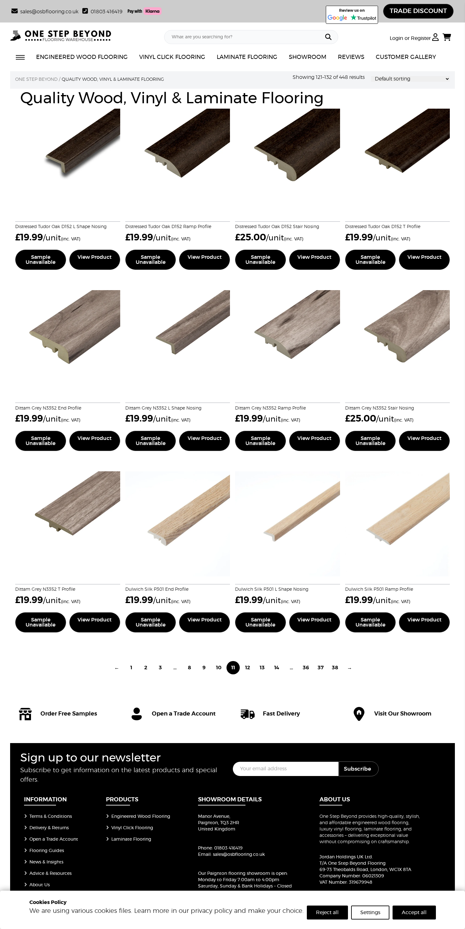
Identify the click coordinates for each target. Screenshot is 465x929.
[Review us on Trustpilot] (363, 18)
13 (262, 667)
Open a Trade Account (53, 839)
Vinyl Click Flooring (132, 828)
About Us (39, 885)
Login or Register (411, 38)
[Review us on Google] (337, 18)
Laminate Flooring (131, 839)
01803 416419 (106, 11)
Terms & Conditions (50, 816)
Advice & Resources (50, 873)
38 (335, 667)
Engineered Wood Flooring (140, 816)
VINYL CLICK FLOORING (172, 57)
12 (247, 667)
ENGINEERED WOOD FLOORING (82, 57)
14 (276, 667)
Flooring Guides (46, 851)
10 (218, 667)
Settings (370, 912)
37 (321, 667)
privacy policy (211, 911)
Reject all (327, 912)
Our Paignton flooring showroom (234, 873)
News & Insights (46, 862)
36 (306, 667)
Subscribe (357, 769)
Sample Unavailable (40, 260)
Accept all (414, 912)
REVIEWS (351, 57)
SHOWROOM (307, 57)
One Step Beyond (36, 79)
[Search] (328, 37)
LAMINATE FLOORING (247, 57)
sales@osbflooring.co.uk (239, 854)
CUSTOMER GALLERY (406, 57)
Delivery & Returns (49, 828)
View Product (95, 257)
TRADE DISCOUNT (418, 11)
